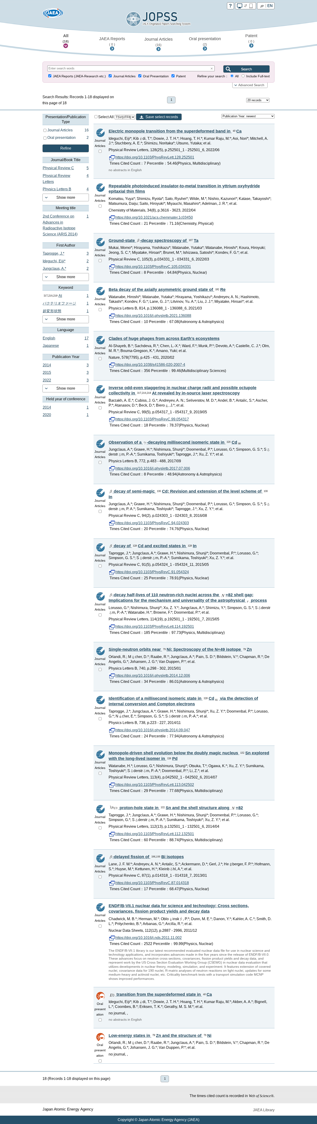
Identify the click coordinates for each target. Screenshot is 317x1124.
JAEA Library (264, 1110)
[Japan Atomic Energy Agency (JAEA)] (52, 14)
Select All (106, 117)
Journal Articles (158, 42)
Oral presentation (205, 41)
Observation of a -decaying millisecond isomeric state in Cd (173, 442)
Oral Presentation (156, 76)
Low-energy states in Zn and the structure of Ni (160, 1035)
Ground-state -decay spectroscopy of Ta (153, 240)
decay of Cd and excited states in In (155, 546)
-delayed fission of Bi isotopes (148, 856)
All (66, 38)
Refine (65, 148)
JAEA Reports (112, 41)
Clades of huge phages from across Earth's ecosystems (164, 338)
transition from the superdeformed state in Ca (163, 994)
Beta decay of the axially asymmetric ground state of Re (167, 289)
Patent (251, 38)
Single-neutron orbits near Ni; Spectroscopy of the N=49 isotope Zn (180, 649)
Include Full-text (258, 76)
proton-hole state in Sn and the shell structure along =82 (180, 807)
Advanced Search (251, 85)
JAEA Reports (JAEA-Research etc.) (79, 76)
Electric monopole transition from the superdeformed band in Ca (175, 131)
